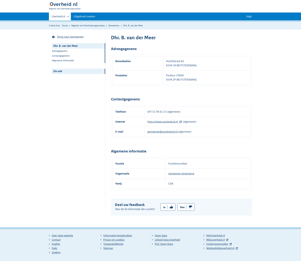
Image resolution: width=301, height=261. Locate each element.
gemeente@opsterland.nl (162, 131)
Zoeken (56, 252)
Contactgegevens (61, 55)
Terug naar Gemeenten (70, 36)
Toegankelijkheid (113, 244)
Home (65, 25)
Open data (161, 235)
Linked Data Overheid (167, 239)
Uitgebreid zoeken (84, 16)
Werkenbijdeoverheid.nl (220, 248)
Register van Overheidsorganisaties (88, 25)
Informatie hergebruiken (117, 235)
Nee (182, 207)
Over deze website (62, 235)
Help (54, 248)
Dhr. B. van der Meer (65, 46)
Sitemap (108, 248)
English (56, 244)
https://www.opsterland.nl (162, 121)
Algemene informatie (63, 60)
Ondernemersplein (217, 244)
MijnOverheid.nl (215, 235)
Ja (164, 207)
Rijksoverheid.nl (215, 239)
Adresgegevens (59, 50)
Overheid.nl (58, 17)
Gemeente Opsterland (181, 173)
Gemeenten (113, 25)
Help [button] (249, 16)
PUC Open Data (164, 244)
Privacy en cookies (113, 239)
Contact (56, 239)
